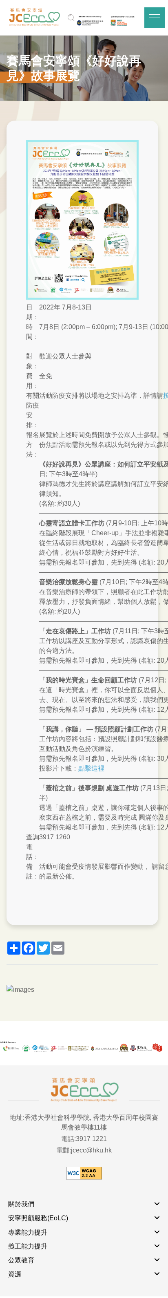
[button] (154, 17)
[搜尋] (71, 17)
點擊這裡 (91, 768)
